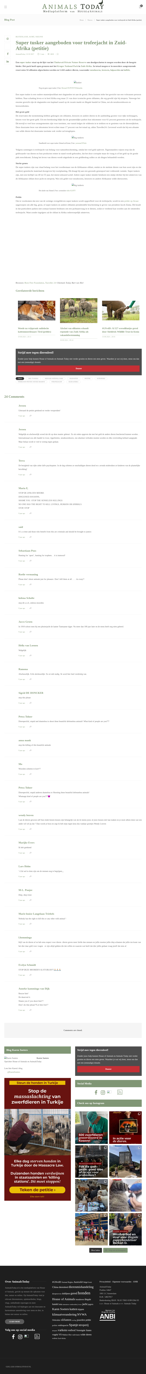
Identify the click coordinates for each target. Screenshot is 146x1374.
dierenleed (63, 1287)
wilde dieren (86, 1334)
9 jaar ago (22, 416)
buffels (127, 70)
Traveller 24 (50, 283)
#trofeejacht (56, 382)
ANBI (135, 1282)
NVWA (82, 1314)
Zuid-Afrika (86, 66)
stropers (54, 1330)
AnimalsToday (20, 54)
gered (74, 1293)
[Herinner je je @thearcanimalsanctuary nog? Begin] (125, 1161)
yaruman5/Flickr (81, 143)
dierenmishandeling (81, 1287)
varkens (62, 1330)
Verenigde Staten (83, 1330)
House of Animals (20, 1062)
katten (73, 1309)
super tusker (25, 62)
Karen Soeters (43, 1058)
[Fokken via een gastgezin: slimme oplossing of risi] (91, 1161)
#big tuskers (33, 378)
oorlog (74, 1320)
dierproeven (56, 1294)
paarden (81, 1320)
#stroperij (101, 378)
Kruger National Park (67, 66)
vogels (55, 1334)
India (60, 1304)
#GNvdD (56, 1282)
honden (84, 1293)
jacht (84, 1304)
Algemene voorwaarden (121, 1282)
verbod (72, 1330)
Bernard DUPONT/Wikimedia (72, 88)
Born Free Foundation (34, 283)
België (85, 1282)
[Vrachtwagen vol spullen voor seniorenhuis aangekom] (91, 1229)
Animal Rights (67, 1282)
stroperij (84, 1325)
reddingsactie (63, 1325)
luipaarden (115, 70)
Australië (78, 1282)
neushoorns (95, 70)
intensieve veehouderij (70, 1304)
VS (60, 1334)
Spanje (73, 1325)
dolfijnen (66, 1293)
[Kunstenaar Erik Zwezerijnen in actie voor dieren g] (125, 1127)
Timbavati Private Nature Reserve (70, 62)
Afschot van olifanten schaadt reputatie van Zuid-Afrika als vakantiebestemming (74, 331)
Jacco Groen (25, 621)
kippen (81, 1309)
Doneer (79, 368)
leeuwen (105, 70)
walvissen (76, 1335)
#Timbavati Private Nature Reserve (31, 382)
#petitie (87, 378)
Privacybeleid (105, 1282)
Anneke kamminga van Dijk (34, 988)
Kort (31, 37)
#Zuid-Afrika (73, 382)
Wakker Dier (67, 1335)
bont (90, 1282)
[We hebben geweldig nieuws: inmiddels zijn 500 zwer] (91, 1127)
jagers (90, 1304)
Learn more (14, 1321)
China (55, 1287)
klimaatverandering (64, 1314)
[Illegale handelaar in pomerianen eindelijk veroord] (125, 1229)
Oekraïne (56, 1320)
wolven (54, 1338)
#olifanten (74, 378)
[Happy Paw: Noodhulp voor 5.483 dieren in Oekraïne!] (91, 1195)
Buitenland (22, 37)
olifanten (66, 1319)
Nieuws (90, 20)
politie (54, 1325)
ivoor (80, 1304)
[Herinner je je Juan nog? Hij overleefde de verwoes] (125, 1195)
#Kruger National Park (54, 378)
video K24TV (71, 191)
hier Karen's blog (15, 1068)
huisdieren (80, 1299)
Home (82, 20)
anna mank (25, 740)
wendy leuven (26, 815)
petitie (88, 1320)
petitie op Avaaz (131, 201)
